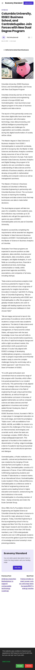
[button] (2, 3)
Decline (28, 666)
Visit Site (17, 568)
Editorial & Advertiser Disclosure (17, 50)
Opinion (5, 10)
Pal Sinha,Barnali (12, 37)
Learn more (6, 661)
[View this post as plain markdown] (29, 37)
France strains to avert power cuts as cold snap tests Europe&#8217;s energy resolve (26, 584)
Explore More (28, 3)
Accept (19, 666)
